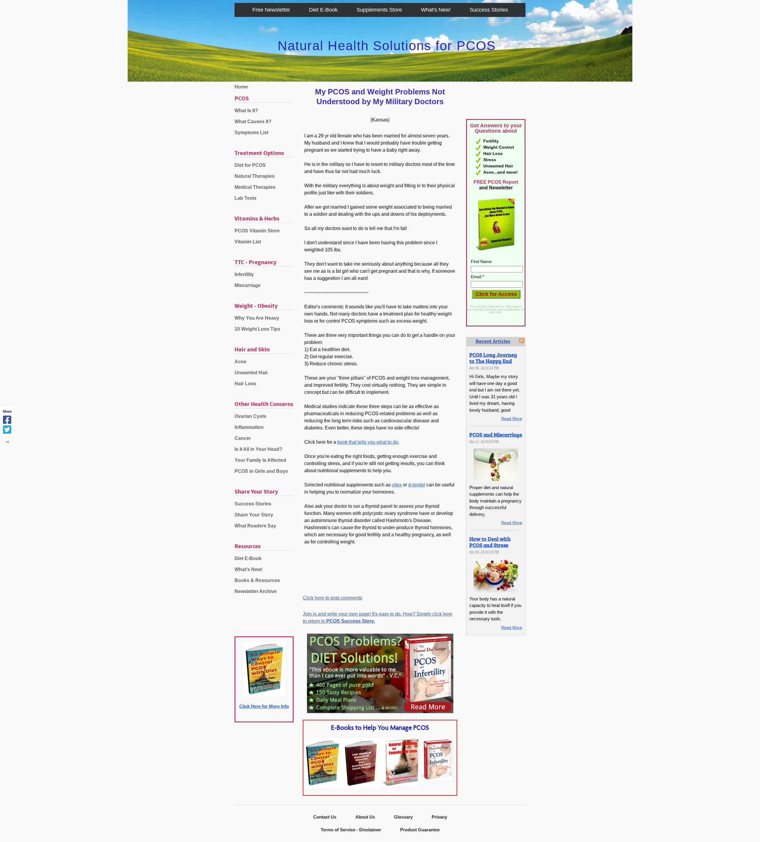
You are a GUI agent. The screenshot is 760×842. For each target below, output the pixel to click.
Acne (240, 361)
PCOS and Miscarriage (495, 434)
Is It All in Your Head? (258, 449)
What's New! (436, 10)
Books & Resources (257, 580)
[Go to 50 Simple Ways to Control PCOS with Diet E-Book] (322, 786)
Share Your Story (254, 514)
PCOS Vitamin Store (257, 230)
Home (241, 86)
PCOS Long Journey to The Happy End (493, 357)
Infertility (244, 274)
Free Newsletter (271, 10)
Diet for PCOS (250, 165)
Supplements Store (379, 10)
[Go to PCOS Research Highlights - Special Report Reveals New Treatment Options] (361, 786)
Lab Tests (245, 198)
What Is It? (246, 110)
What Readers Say (255, 525)
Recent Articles (493, 341)
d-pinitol (416, 484)
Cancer (243, 438)
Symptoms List (251, 132)
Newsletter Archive (256, 591)
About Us (365, 816)
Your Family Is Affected (260, 460)
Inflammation (249, 427)
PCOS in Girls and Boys (261, 471)
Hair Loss (245, 383)
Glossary (403, 816)
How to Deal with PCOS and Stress (490, 541)
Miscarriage (248, 285)
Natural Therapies (255, 176)
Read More (511, 418)
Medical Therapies (255, 187)
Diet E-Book (323, 10)
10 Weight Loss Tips (257, 329)
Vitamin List (248, 241)
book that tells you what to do (367, 442)
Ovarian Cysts (250, 416)
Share (7, 411)
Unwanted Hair (251, 372)
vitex (397, 484)
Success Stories (489, 10)
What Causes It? (253, 121)
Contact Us (324, 816)
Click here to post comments (332, 597)
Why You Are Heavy (257, 318)
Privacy (439, 816)
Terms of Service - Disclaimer (351, 829)
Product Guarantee (420, 829)
